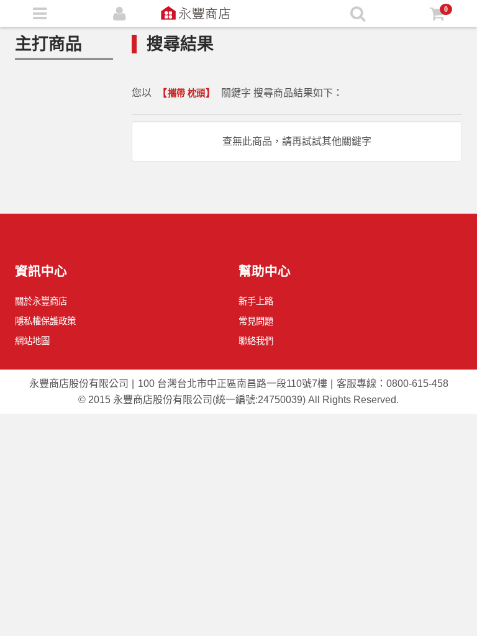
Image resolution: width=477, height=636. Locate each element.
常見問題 (255, 321)
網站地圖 (32, 341)
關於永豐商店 (41, 301)
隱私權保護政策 (45, 321)
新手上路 (255, 301)
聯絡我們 (255, 341)
